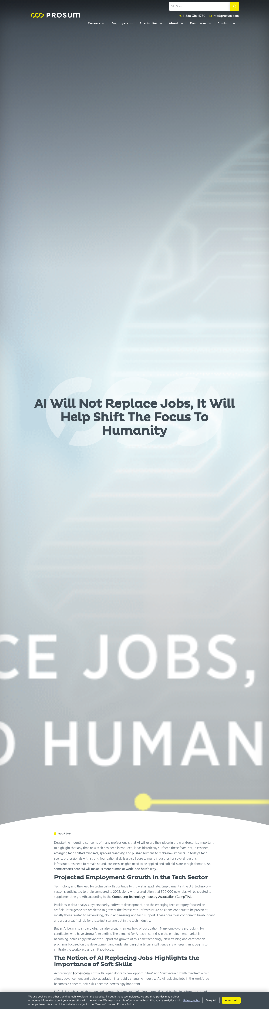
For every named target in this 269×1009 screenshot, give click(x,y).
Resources (202, 24)
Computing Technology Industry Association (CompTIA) (151, 896)
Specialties (152, 24)
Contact (228, 24)
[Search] (234, 6)
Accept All (231, 1000)
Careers (98, 24)
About (177, 24)
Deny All (211, 1000)
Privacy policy (191, 1000)
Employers (123, 24)
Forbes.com (81, 973)
